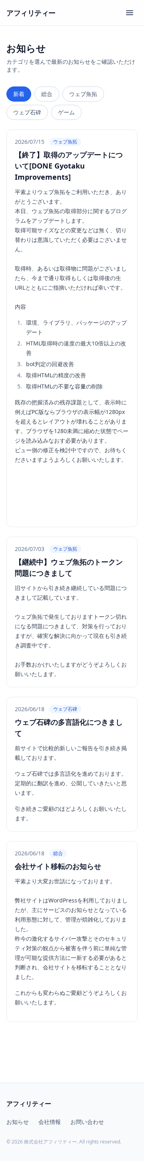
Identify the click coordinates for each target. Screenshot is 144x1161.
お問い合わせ (87, 1122)
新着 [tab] (18, 94)
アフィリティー (31, 13)
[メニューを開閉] (130, 13)
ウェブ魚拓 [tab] (83, 94)
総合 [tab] (46, 94)
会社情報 (49, 1122)
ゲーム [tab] (66, 112)
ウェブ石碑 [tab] (27, 112)
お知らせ (17, 1122)
